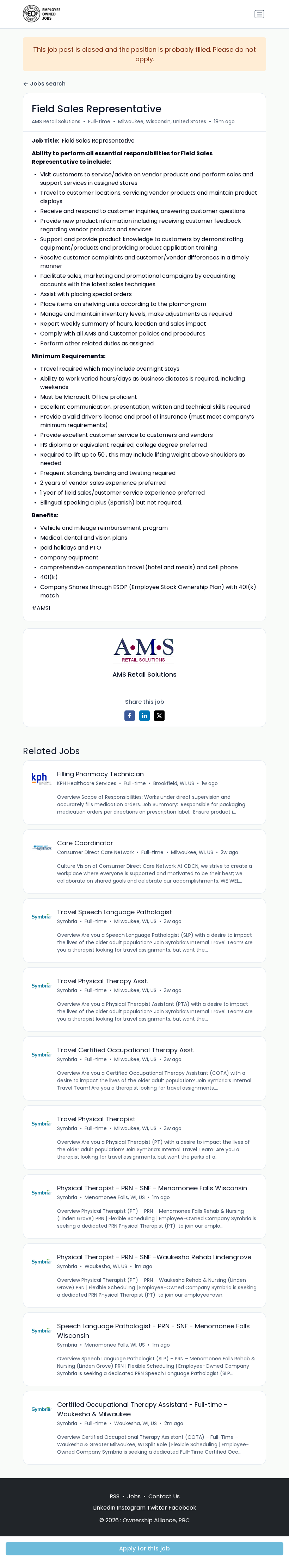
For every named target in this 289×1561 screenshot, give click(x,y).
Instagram (131, 1508)
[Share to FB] (129, 715)
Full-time (99, 121)
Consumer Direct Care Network (95, 852)
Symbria (67, 921)
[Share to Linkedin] (144, 715)
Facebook (182, 1508)
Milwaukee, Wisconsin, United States (162, 121)
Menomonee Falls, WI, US (115, 1197)
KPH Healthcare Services (86, 783)
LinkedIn (104, 1508)
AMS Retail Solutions (56, 121)
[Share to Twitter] (159, 715)
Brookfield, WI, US (173, 783)
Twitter (157, 1508)
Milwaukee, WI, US (192, 852)
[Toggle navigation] (259, 14)
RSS (114, 1496)
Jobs (134, 1496)
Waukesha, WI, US (106, 1266)
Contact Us (164, 1496)
